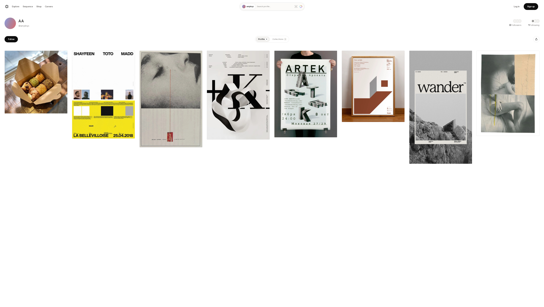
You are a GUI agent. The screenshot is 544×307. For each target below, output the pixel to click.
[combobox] (274, 6)
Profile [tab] (262, 39)
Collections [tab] (279, 39)
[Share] (536, 39)
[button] (10, 23)
